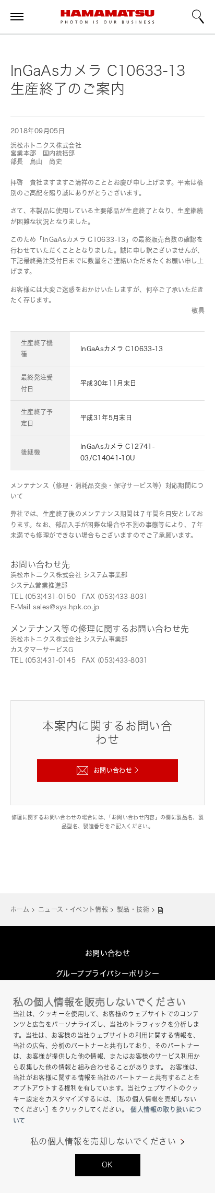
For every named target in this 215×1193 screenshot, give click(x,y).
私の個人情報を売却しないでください (103, 1141)
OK (107, 1164)
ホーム (19, 909)
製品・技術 (133, 909)
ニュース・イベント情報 (73, 909)
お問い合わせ (107, 952)
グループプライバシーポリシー (107, 973)
